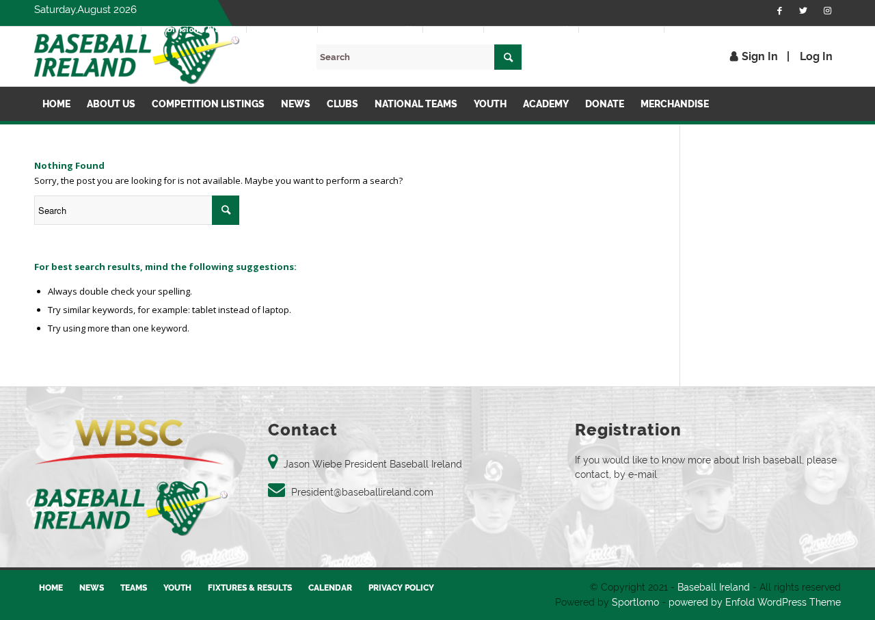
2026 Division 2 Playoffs (370, 29)
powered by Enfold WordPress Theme (755, 602)
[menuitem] (106, 29)
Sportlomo (635, 602)
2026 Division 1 (105, 29)
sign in (760, 56)
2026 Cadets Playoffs (531, 29)
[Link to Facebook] (779, 10)
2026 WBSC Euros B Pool (716, 29)
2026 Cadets (453, 29)
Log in (816, 56)
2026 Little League (621, 29)
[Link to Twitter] (803, 10)
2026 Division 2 (282, 29)
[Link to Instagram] (827, 10)
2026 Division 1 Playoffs (193, 29)
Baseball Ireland (713, 587)
